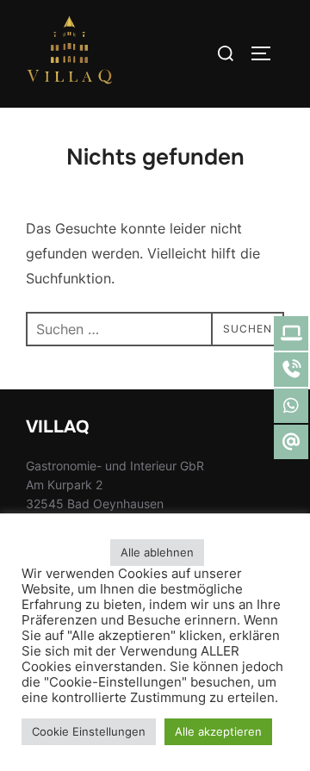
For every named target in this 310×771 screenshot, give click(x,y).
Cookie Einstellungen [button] (89, 731)
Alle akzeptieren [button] (218, 731)
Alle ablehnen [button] (157, 552)
